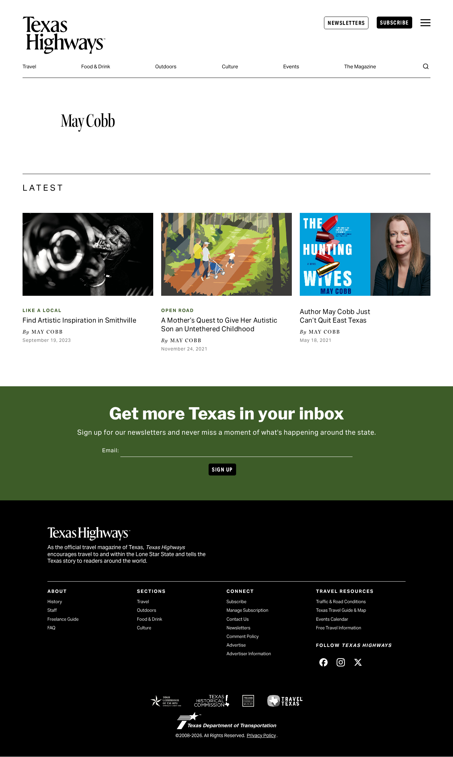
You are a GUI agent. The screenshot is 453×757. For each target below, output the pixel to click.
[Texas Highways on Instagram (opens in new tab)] (340, 662)
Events (291, 66)
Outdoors (165, 66)
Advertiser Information (249, 654)
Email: (110, 450)
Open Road (177, 310)
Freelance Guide (63, 619)
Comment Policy (243, 636)
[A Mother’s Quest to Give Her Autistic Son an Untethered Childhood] (226, 254)
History (54, 601)
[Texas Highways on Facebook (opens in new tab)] (323, 662)
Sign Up (222, 469)
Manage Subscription (247, 610)
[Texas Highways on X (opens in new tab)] (358, 662)
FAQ (51, 628)
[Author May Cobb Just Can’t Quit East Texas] (365, 254)
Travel (29, 66)
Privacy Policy (261, 735)
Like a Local (42, 310)
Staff (52, 610)
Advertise (236, 645)
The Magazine (360, 66)
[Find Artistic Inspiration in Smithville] (88, 254)
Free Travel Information (338, 628)
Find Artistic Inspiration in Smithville (79, 320)
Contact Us (238, 619)
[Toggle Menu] (425, 22)
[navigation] (425, 22)
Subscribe (394, 22)
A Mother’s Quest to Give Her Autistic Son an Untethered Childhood (219, 324)
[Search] (425, 66)
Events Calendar (332, 619)
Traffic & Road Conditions (341, 601)
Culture (230, 66)
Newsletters (346, 23)
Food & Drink (95, 66)
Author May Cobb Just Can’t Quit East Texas (335, 316)
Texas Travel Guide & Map (341, 610)
